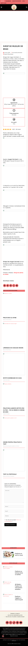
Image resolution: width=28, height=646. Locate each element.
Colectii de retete (16, 1)
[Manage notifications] (3, 636)
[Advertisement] (14, 26)
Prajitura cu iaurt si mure (19, 554)
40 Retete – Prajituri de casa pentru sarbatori (18, 587)
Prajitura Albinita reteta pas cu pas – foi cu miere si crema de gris (13, 410)
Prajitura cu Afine (9, 317)
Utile (23, 1)
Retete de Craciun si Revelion (8, 476)
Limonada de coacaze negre (13, 348)
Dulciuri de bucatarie (7, 319)
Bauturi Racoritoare (8, 54)
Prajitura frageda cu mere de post (19, 598)
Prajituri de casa (6, 413)
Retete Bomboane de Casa (12, 378)
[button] (26, 7)
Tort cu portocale (10, 474)
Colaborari (8, 1)
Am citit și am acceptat (12, 520)
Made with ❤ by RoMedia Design (14, 643)
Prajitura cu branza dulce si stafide (19, 573)
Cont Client (3, 3)
